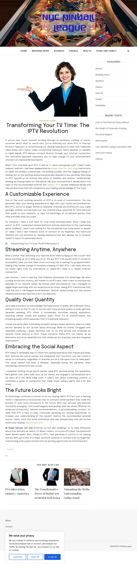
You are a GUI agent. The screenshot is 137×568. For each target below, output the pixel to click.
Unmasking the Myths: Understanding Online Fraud (77, 493)
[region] (34, 547)
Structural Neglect (104, 134)
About (8, 520)
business (10, 449)
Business (59, 50)
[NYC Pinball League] (68, 23)
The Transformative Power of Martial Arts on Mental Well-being (47, 493)
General (99, 93)
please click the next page (64, 168)
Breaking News (40, 50)
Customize (17, 557)
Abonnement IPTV (34, 423)
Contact (8, 526)
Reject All (35, 557)
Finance (73, 50)
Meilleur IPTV (54, 185)
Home (24, 50)
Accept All (52, 557)
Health (87, 50)
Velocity (99, 158)
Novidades (100, 105)
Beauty (99, 68)
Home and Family (106, 50)
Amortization (101, 140)
